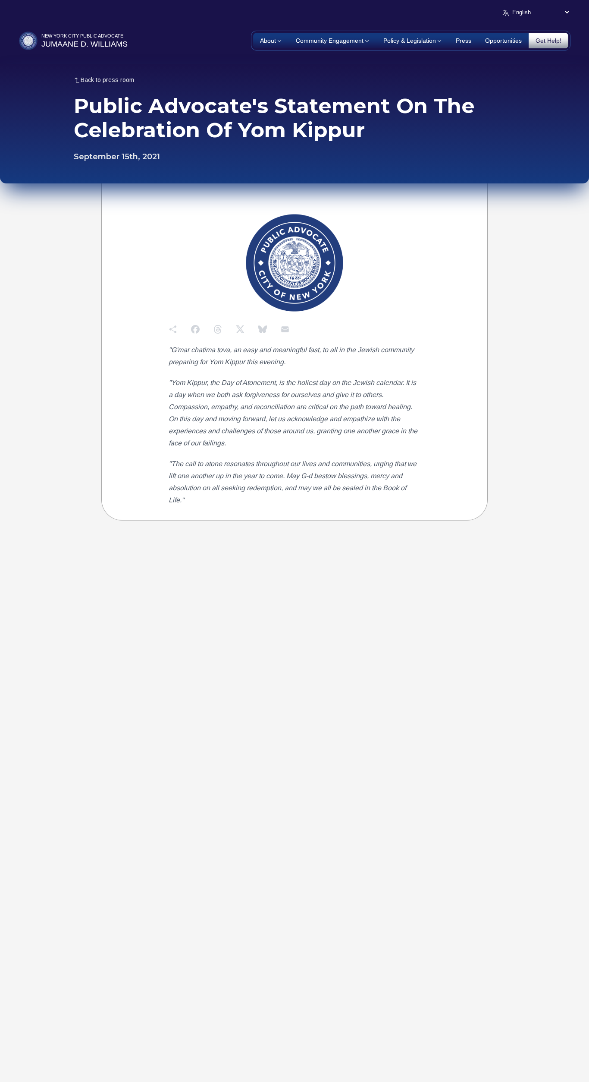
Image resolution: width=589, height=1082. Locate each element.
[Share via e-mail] (285, 329)
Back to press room (107, 79)
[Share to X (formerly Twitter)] (240, 329)
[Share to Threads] (217, 329)
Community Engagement (329, 40)
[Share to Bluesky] (262, 329)
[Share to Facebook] (195, 329)
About (268, 40)
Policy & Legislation (409, 40)
